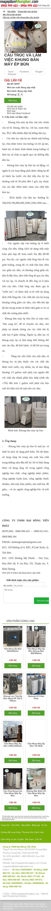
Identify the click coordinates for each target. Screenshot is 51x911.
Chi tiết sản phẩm (15, 106)
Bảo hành (29, 839)
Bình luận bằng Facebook (18, 113)
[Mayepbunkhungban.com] (4, 11)
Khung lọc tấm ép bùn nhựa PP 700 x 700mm (12, 698)
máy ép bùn (40, 904)
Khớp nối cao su (32, 906)
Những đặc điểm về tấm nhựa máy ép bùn (36, 793)
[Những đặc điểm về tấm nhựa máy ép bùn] (36, 779)
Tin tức (44, 825)
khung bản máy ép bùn (14, 906)
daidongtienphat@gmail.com (26, 542)
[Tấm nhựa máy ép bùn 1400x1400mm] (12, 732)
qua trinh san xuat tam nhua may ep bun (28, 816)
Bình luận (11, 111)
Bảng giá (36, 825)
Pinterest (11, 74)
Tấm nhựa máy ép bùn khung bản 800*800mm (36, 651)
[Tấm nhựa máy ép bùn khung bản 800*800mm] (36, 637)
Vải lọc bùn (29, 904)
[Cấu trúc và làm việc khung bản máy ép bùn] (25, 37)
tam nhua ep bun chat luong (21, 818)
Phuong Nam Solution (17, 896)
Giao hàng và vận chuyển (12, 839)
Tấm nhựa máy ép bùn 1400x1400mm (13, 744)
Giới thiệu (15, 825)
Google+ (39, 71)
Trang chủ (5, 825)
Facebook (24, 71)
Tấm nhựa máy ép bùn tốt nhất (36, 744)
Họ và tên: (8, 585)
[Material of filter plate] (36, 684)
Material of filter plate (36, 697)
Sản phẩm (25, 825)
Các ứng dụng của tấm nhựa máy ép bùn (12, 793)
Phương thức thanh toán (33, 832)
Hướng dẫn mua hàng (11, 832)
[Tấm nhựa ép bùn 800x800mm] (12, 637)
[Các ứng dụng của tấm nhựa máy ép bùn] (12, 779)
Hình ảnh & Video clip (16, 109)
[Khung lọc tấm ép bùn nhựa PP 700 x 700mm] (12, 684)
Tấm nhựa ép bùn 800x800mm (13, 650)
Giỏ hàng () (44, 5)
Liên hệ (38, 839)
